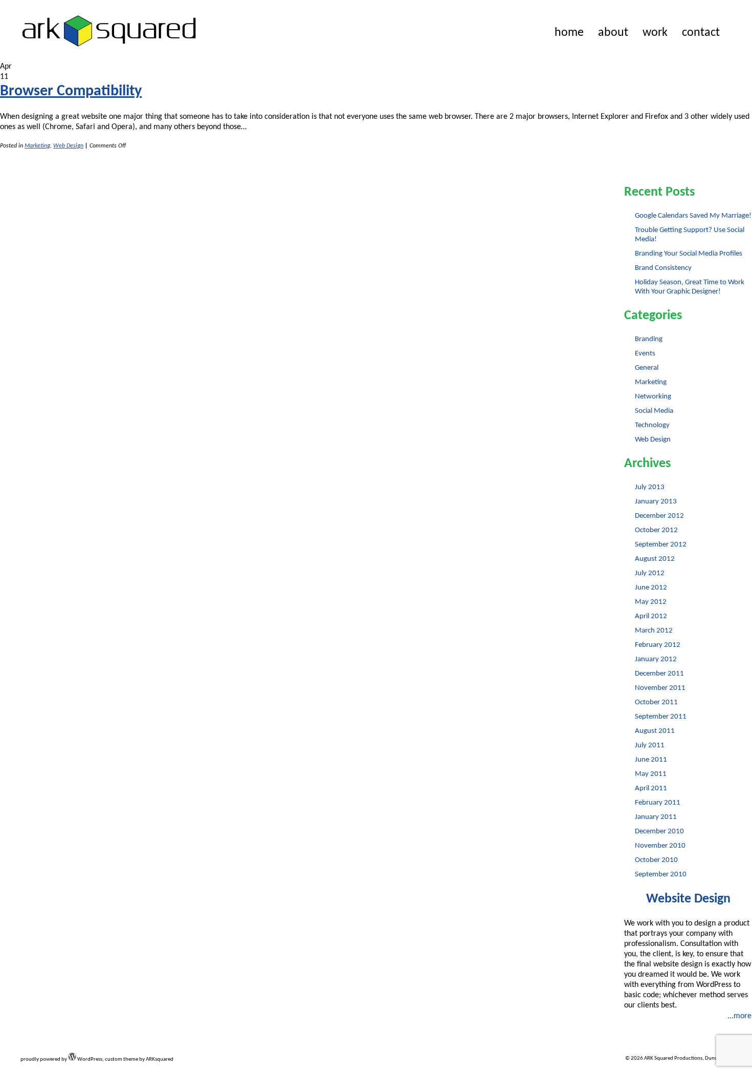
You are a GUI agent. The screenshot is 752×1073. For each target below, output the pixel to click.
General (646, 368)
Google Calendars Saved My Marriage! (693, 216)
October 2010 (656, 860)
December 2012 (659, 516)
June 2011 (651, 760)
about (613, 33)
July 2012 (650, 573)
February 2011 (657, 803)
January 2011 (656, 817)
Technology (652, 425)
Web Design (68, 146)
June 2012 (651, 588)
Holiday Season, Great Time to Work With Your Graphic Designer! (689, 287)
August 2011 (655, 731)
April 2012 (651, 616)
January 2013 (656, 502)
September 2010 (661, 874)
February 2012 (657, 645)
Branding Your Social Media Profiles (688, 254)
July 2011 (650, 745)
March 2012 (654, 631)
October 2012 (656, 530)
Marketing (37, 146)
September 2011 (661, 717)
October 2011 (656, 702)
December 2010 (659, 831)
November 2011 (660, 688)
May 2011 (651, 774)
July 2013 (650, 487)
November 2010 (660, 846)
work (655, 33)
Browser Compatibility (71, 91)
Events (645, 353)
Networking (653, 397)
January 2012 (656, 659)
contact (701, 33)
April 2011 (651, 788)
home (569, 33)
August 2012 (655, 559)
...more (739, 1016)
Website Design (688, 899)
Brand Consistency (663, 268)
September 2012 (661, 545)
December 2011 (659, 674)
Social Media (654, 411)
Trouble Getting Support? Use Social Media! (689, 234)
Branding (648, 339)
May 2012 (651, 602)
